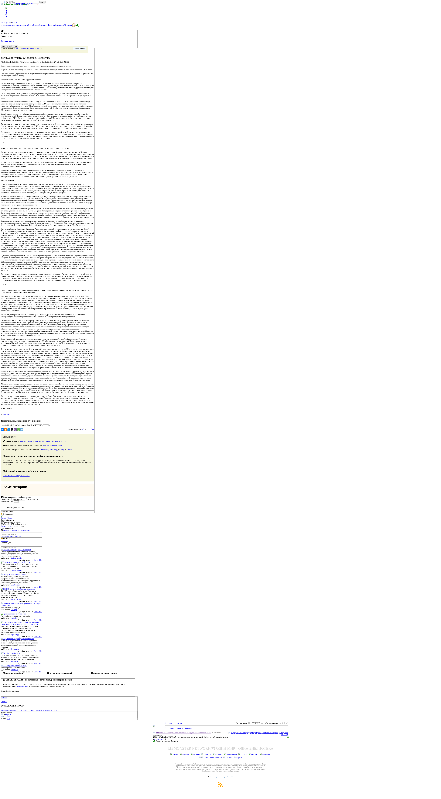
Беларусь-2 (266, 754)
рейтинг (18, 522)
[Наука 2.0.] (2, 550)
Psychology (15, 635)
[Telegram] (21, 429)
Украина (196, 754)
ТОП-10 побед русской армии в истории (19, 589)
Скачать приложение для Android (221, 777)
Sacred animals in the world (13, 653)
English (8, 714)
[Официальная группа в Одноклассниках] (6, 12)
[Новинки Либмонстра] (282, 723)
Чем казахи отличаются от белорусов (17, 562)
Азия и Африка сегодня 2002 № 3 (27, 48)
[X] (12, 429)
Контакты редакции (173, 723)
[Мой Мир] (8, 429)
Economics (15, 649)
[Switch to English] (6, 8)
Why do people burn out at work (15, 666)
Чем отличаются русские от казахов (17, 550)
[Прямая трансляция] (262, 723)
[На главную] (154, 726)
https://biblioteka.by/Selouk (53, 445)
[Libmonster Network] (258, 735)
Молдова (218, 754)
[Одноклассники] (5, 429)
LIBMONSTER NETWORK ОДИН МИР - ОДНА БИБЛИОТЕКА (220, 748)
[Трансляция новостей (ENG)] (6, 10)
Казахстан (207, 754)
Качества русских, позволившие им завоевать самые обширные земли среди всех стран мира (20, 623)
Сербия (239, 758)
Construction (15, 585)
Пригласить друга (42, 710)
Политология (6, 526)
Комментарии (7, 41)
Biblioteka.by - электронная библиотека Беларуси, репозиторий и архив (183, 733)
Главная (4, 698)
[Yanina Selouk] (2, 516)
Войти (14, 22)
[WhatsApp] (18, 429)
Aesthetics (14, 661)
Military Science (16, 599)
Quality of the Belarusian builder (15, 574)
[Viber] (15, 429)
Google (62, 450)
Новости (179, 728)
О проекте (169, 728)
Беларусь (185, 754)
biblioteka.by (7, 414)
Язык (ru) (53, 710)
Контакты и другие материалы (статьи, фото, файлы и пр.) (42, 441)
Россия (175, 754)
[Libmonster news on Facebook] (284, 723)
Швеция (229, 758)
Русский (8, 717)
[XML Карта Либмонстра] (220, 786)
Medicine (14, 618)
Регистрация (6, 22)
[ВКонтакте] (2, 429)
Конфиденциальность (11, 710)
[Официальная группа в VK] (6, 16)
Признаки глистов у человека (14, 614)
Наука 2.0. (38, 560)
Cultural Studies (16, 558)
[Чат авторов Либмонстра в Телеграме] (6, 14)
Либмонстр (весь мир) (49, 450)
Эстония (244, 754)
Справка (31, 710)
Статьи (4, 702)
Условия (24, 710)
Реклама (188, 728)
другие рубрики (19, 526)
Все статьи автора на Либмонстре (16, 530)
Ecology (14, 610)
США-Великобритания (213, 758)
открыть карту (159, 739)
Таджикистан (231, 754)
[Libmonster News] (287, 723)
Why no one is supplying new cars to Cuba (18, 639)
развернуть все (33, 499)
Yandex (69, 450)
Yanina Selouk (6, 518)
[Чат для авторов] (249, 723)
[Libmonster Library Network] (288, 737)
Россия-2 (254, 754)
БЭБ (8, 719)
